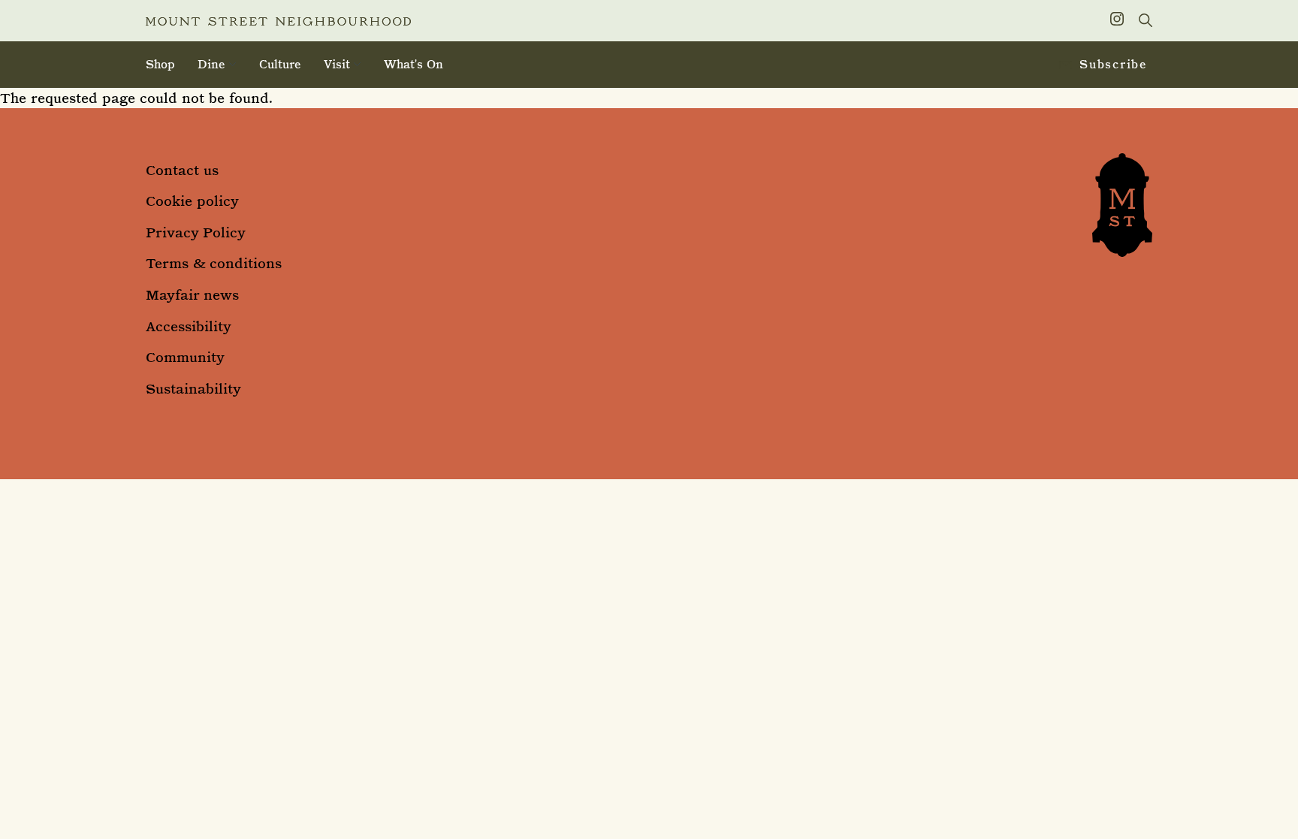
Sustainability (193, 388)
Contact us (182, 170)
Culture (280, 64)
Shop (160, 64)
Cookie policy (192, 201)
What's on (413, 64)
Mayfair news (192, 294)
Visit (337, 64)
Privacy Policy (196, 232)
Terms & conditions (214, 263)
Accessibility (188, 326)
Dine (211, 64)
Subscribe (1113, 64)
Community (185, 357)
